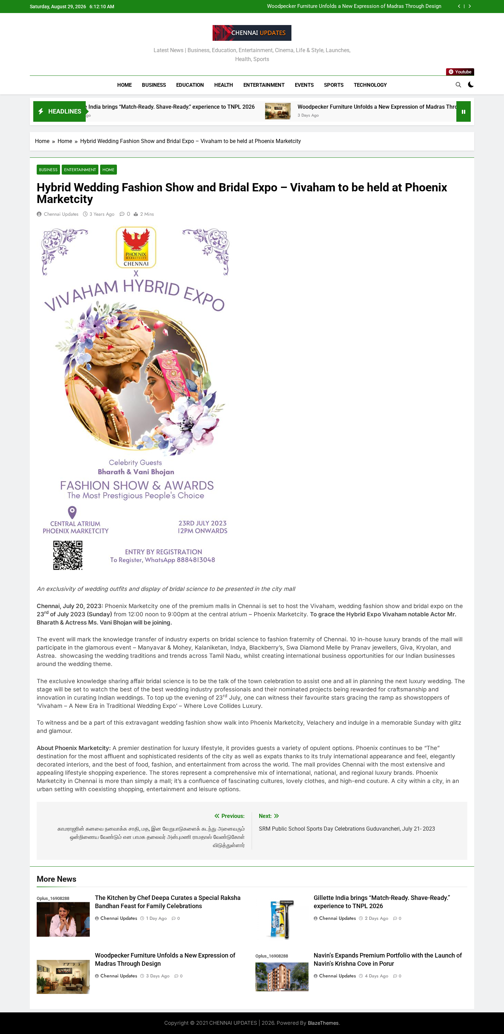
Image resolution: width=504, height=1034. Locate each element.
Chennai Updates (61, 214)
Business (154, 85)
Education (190, 85)
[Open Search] (458, 84)
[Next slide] (469, 6)
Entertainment (264, 85)
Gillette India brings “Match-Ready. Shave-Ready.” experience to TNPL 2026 (121, 107)
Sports (334, 85)
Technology (370, 85)
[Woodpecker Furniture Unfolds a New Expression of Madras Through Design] (237, 111)
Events (304, 85)
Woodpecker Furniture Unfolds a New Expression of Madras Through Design (354, 6)
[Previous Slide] (459, 6)
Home (124, 85)
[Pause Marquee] (463, 111)
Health (223, 85)
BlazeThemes (323, 1023)
